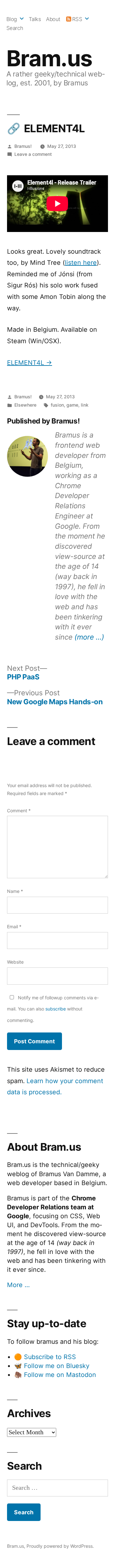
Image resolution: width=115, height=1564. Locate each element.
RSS (77, 19)
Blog (11, 19)
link (84, 405)
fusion (57, 405)
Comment (19, 810)
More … (18, 1285)
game (72, 405)
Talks (35, 19)
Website (15, 962)
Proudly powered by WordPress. (60, 1546)
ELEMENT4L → (29, 362)
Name (15, 891)
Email (14, 926)
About (53, 19)
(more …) (89, 637)
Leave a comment (33, 154)
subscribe (55, 1008)
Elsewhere (25, 405)
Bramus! (23, 146)
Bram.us (49, 58)
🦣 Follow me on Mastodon (55, 1375)
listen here (81, 262)
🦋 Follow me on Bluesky (51, 1366)
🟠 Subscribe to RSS (45, 1357)
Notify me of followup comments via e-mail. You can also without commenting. (53, 1009)
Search (14, 28)
